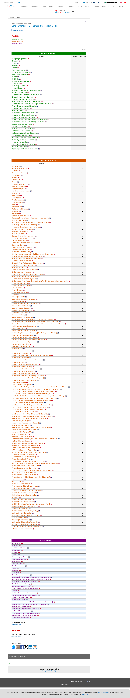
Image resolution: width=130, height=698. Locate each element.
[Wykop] (35, 648)
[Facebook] (22, 648)
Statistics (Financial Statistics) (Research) (25, 515)
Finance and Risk (17, 288)
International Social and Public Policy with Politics (28, 122)
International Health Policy (20, 357)
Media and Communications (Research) (25, 445)
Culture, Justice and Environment (23, 247)
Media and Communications (21, 441)
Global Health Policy (18, 315)
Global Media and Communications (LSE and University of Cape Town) (35, 321)
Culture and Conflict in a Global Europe (25, 243)
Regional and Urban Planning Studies (24, 495)
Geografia (15, 65)
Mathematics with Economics (21, 131)
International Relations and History (23, 115)
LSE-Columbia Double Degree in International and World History (33, 391)
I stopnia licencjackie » (18, 39)
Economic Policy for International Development (27, 263)
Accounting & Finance (19, 86)
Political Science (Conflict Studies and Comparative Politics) (31, 470)
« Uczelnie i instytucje (15, 17)
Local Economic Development (22, 384)
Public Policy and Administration (22, 488)
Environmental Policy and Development (25, 276)
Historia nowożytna (18, 189)
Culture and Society (18, 245)
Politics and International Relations (23, 144)
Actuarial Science (17, 88)
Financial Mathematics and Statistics (24, 106)
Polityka (14, 77)
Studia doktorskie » (17, 43)
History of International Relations (22, 335)
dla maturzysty (24, 6)
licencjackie (61, 6)
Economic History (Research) (21, 261)
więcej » (82, 540)
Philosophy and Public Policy (21, 459)
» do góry (84, 49)
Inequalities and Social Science (22, 346)
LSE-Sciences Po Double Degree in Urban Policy (28, 409)
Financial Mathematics (19, 292)
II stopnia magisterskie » (18, 41)
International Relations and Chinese (23, 113)
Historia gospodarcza (19, 70)
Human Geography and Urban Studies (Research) (28, 339)
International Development (20, 353)
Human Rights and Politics (20, 344)
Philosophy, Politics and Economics (23, 140)
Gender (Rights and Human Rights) (23, 299)
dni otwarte (52, 6)
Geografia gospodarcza (19, 184)
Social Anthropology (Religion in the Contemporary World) (31, 504)
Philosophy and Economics (21, 135)
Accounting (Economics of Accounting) (24, 225)
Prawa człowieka (17, 202)
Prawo (14, 204)
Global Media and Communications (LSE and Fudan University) (33, 319)
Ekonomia (15, 61)
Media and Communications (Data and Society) (27, 443)
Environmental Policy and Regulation (24, 279)
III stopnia (96, 6)
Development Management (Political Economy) (27, 256)
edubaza (121, 6)
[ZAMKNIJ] (84, 694)
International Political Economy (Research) (26, 369)
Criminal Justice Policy (19, 240)
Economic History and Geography (23, 97)
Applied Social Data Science (21, 231)
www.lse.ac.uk (18, 30)
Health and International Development (24, 326)
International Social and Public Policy (24, 117)
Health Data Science (18, 328)
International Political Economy (22, 366)
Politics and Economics (19, 142)
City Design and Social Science (22, 238)
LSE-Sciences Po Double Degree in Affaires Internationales (31, 405)
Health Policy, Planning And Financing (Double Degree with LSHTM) (34, 333)
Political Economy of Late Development (25, 468)
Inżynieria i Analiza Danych (21, 72)
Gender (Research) (18, 297)
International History (18, 362)
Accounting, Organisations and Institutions (26, 227)
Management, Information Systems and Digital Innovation (31, 427)
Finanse (14, 63)
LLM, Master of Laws (19, 382)
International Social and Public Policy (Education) (28, 375)
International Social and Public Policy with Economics (29, 119)
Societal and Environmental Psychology (25, 511)
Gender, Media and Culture (21, 306)
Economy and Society (19, 267)
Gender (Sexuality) (18, 301)
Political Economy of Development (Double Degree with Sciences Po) (35, 463)
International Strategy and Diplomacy (24, 380)
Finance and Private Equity (21, 285)
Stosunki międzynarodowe (20, 81)
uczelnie (43, 6)
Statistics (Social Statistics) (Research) (25, 522)
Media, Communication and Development (25, 448)
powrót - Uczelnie (17, 656)
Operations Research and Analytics (23, 454)
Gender (14, 294)
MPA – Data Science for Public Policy (24, 450)
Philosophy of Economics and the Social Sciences (28, 461)
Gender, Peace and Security (21, 308)
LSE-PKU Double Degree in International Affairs (27, 403)
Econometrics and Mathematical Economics (26, 258)
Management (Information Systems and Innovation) (29, 418)
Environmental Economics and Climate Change (27, 274)
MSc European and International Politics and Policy (29, 452)
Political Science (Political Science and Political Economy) (31, 477)
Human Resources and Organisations (24, 342)
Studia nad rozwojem (19, 220)
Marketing (15, 193)
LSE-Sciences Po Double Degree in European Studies (30, 407)
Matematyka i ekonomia (20, 74)
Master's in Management (20, 434)
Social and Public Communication (23, 502)
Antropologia (16, 166)
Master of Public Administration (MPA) (24, 430)
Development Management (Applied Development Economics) (32, 254)
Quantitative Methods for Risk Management (26, 490)
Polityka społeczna (18, 200)
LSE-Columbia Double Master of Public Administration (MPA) (32, 394)
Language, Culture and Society (22, 124)
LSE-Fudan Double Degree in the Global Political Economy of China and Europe (38, 396)
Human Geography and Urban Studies (24, 337)
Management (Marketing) (20, 421)
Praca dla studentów (77, 682)
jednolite (79, 6)
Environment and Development (22, 272)
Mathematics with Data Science (22, 128)
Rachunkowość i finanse (20, 209)
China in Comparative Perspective (23, 236)
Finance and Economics (20, 283)
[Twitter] (26, 648)
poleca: (15, 6)
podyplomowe (105, 6)
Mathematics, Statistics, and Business (24, 133)
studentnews (34, 6)
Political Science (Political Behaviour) (24, 475)
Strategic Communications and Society (25, 524)
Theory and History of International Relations (27, 526)
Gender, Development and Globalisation (25, 303)
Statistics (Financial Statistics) (22, 513)
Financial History (17, 290)
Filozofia (14, 177)
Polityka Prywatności (65, 684)
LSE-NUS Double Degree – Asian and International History (31, 400)
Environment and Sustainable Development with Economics (31, 104)
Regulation (15, 497)
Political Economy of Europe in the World (25, 466)
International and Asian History (22, 351)
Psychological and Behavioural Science (25, 149)
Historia (14, 68)
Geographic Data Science (20, 312)
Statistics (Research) (19, 517)
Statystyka (15, 213)
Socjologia (15, 79)
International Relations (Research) (23, 371)
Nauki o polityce (17, 198)
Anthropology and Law (19, 92)
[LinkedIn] (30, 648)
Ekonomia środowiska (19, 173)
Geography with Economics (21, 108)
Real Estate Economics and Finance (24, 493)
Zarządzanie (16, 83)
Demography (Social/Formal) (21, 252)
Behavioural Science (18, 234)
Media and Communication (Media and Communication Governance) (35, 439)
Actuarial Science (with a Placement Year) (26, 90)
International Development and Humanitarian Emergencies (31, 355)
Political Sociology (18, 479)
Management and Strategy (21, 425)
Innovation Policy (17, 348)
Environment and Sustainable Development (26, 101)
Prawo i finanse (17, 207)
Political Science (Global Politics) (22, 472)
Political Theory (17, 481)
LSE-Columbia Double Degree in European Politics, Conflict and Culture (35, 389)
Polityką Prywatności (104, 692)
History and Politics (18, 110)
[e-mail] (18, 648)
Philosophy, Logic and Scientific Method (25, 137)
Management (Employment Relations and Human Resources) (32, 416)
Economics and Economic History (23, 99)
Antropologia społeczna (19, 59)
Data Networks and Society (21, 249)
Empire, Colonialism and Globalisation (24, 270)
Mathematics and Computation (22, 436)
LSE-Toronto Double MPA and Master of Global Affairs (30, 414)
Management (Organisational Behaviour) (25, 423)
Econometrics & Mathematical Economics (25, 95)
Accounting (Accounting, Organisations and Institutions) (30, 222)
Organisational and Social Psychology (24, 457)
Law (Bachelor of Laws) (19, 126)
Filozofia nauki (16, 180)
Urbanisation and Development (22, 529)
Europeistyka (16, 175)
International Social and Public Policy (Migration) (28, 378)
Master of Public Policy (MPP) (22, 432)
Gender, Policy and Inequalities (22, 310)
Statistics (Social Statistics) (21, 520)
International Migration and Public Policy (25, 364)
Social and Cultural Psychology (22, 499)
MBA (114, 6)
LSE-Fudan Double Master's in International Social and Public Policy (34, 398)
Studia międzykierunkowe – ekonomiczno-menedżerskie (30, 218)
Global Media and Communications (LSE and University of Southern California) (38, 324)
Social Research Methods (20, 508)
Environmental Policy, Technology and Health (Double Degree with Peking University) (40, 281)
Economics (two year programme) (23, 265)
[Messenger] (13, 648)
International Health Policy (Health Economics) (27, 360)
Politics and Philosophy (19, 146)
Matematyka (16, 195)
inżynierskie (71, 6)
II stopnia (87, 6)
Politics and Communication (21, 484)
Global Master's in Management (22, 317)
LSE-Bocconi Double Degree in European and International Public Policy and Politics (40, 387)
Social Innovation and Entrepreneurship (25, 506)
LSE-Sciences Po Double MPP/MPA (24, 412)
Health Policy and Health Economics (24, 330)
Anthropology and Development (22, 229)
